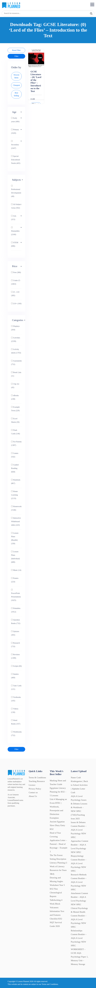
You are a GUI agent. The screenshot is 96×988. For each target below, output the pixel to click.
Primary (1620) (15, 131)
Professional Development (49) (16, 192)
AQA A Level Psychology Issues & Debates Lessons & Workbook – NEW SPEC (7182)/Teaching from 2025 (79, 807)
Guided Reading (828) (15, 468)
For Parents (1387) (16, 443)
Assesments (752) (16, 362)
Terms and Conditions (50, 984)
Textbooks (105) (16, 699)
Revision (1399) (15, 656)
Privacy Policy (35, 789)
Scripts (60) (17, 666)
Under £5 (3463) (15, 282)
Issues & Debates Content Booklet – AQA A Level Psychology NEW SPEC (78, 829)
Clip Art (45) (15, 385)
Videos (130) (14, 710)
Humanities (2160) (15, 232)
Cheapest (16, 85)
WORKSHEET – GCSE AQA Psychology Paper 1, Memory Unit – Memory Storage (79, 956)
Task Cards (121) (16, 687)
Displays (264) (15, 328)
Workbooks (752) (16, 733)
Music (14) (17, 570)
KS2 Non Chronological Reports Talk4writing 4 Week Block (56, 896)
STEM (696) (14, 244)
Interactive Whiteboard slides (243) (16, 521)
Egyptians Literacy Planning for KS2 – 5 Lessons (58, 792)
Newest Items (16, 76)
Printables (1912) (15, 610)
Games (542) (14, 455)
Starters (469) (15, 676)
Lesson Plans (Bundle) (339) (14, 538)
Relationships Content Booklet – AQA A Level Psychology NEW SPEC (78, 938)
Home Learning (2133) (14, 494)
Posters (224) (14, 580)
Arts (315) (13, 217)
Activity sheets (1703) (16, 351)
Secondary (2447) (15, 146)
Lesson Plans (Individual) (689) (15, 557)
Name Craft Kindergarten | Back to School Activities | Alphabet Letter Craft (79, 785)
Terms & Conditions (37, 777)
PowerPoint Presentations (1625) (16, 596)
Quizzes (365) (15, 633)
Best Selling (16, 94)
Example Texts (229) (15, 409)
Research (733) (15, 644)
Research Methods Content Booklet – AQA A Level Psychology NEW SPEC (79, 882)
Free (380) (17, 272)
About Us (33, 796)
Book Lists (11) (16, 374)
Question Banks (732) (15, 621)
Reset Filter (16, 50)
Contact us (33, 792)
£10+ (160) (17, 304)
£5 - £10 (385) (15, 293)
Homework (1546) (16, 508)
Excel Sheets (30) (15, 420)
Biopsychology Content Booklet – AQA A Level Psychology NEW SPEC (78, 863)
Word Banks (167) (15, 722)
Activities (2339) (15, 339)
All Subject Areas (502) (16, 206)
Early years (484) (15, 120)
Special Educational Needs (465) (15, 159)
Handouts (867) (15, 481)
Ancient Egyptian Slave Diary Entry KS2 (57, 825)
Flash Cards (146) (15, 432)
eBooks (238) (15, 397)
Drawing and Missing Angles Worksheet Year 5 (57, 881)
